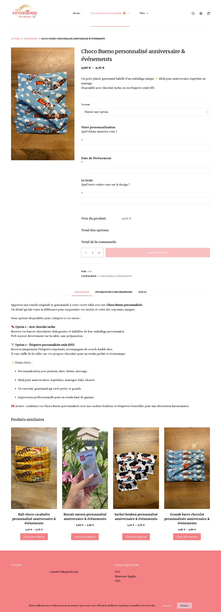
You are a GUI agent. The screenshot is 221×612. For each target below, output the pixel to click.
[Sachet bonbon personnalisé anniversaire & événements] (136, 468)
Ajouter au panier (157, 252)
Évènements (124, 276)
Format (85, 104)
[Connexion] (201, 13)
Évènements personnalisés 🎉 (108, 13)
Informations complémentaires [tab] (113, 292)
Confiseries (106, 276)
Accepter (167, 605)
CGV (117, 571)
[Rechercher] (193, 13)
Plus (142, 13)
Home (76, 13)
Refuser (184, 605)
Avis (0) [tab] (142, 292)
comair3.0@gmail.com (64, 571)
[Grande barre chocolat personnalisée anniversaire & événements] (187, 468)
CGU (118, 580)
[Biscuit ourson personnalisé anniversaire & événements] (85, 468)
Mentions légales (125, 576)
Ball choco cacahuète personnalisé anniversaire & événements (34, 519)
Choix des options (34, 536)
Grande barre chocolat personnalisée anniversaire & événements (187, 519)
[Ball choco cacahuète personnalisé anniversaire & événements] (34, 468)
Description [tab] (82, 292)
